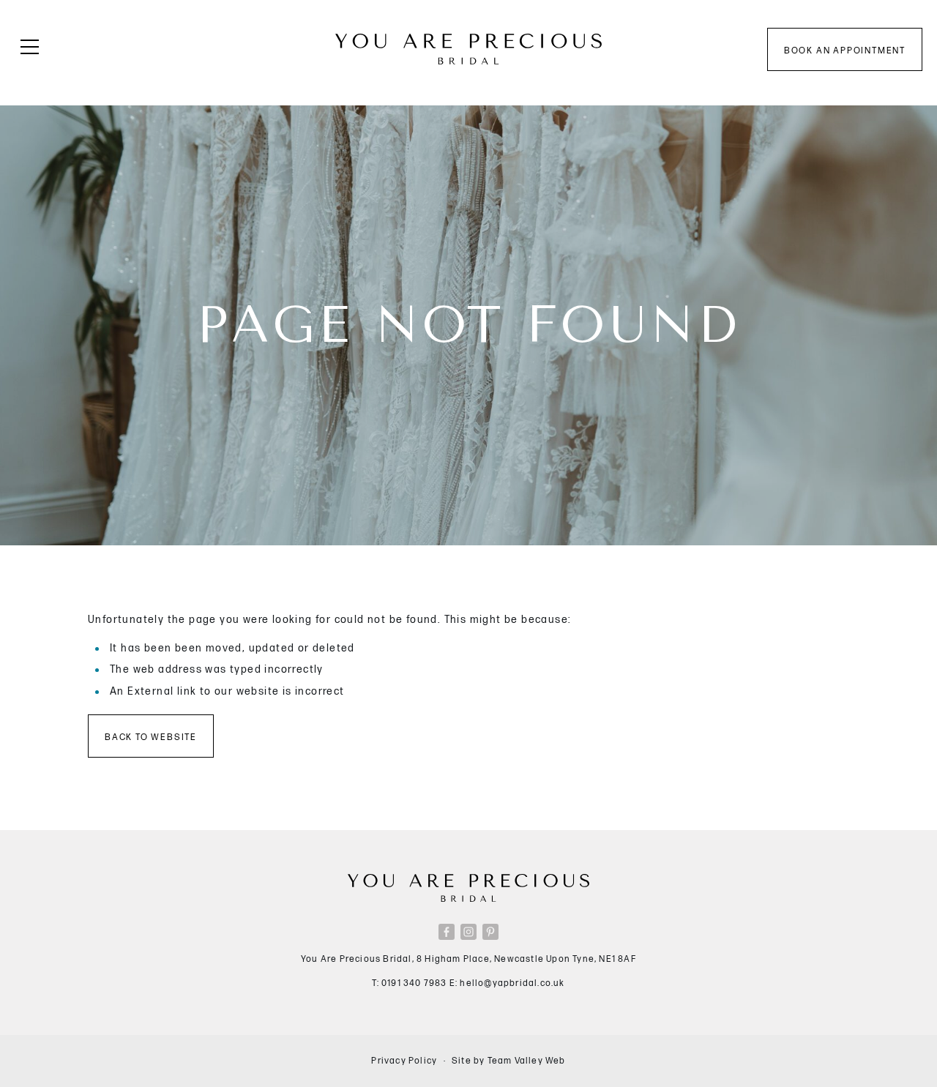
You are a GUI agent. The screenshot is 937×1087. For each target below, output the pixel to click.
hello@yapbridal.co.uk (512, 983)
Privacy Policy (404, 1061)
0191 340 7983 (414, 983)
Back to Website (151, 737)
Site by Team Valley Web (509, 1061)
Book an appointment (845, 50)
